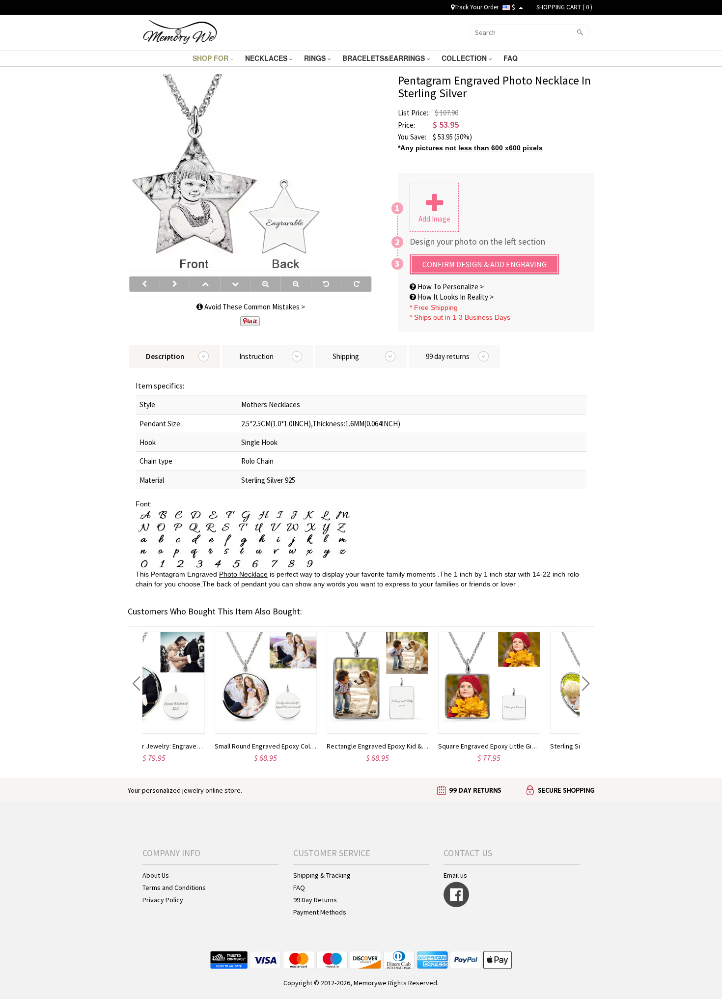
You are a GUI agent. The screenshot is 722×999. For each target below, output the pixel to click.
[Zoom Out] (295, 284)
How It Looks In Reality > (455, 297)
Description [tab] (165, 356)
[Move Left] (144, 284)
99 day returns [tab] (448, 356)
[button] (136, 683)
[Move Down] (235, 284)
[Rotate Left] (326, 284)
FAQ (511, 58)
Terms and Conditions (174, 887)
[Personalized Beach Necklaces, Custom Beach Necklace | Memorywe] (180, 31)
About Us (155, 875)
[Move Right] (175, 284)
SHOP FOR (211, 58)
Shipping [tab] (346, 356)
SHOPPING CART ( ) (564, 7)
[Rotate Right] (356, 284)
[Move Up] (205, 284)
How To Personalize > (450, 286)
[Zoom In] (265, 284)
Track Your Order (476, 7)
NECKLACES (267, 58)
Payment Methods (319, 912)
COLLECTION (465, 58)
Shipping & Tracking (322, 875)
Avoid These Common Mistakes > (254, 306)
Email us (455, 875)
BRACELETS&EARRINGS (384, 58)
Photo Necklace (243, 574)
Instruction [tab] (256, 356)
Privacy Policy (162, 899)
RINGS (316, 58)
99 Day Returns (315, 899)
